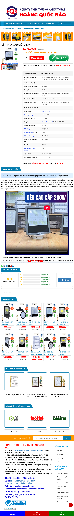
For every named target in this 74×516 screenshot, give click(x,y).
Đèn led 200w (46, 111)
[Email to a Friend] (9, 266)
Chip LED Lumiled (47, 122)
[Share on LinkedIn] (13, 266)
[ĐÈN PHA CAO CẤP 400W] (35, 312)
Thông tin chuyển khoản (62, 478)
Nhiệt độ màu (28, 129)
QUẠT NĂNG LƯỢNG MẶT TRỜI (35, 23)
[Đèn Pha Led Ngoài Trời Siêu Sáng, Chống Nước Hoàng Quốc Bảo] (16, 36)
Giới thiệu (60, 458)
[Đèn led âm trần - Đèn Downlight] (47, 36)
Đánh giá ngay (64, 280)
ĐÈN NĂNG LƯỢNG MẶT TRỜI (14, 23)
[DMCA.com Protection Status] (10, 508)
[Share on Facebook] (4, 266)
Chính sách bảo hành (63, 502)
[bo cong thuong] (15, 503)
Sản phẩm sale (50, 23)
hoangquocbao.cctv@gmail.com (19, 483)
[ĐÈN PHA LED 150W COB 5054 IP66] (62, 312)
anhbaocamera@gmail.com (22, 481)
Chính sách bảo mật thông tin (63, 497)
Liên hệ (59, 462)
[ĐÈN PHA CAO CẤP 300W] (49, 312)
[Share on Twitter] (6, 266)
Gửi (67, 438)
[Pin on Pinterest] (11, 266)
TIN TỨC (59, 451)
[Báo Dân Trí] (37, 418)
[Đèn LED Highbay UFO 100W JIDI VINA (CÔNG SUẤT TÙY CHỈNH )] (49, 342)
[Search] (68, 23)
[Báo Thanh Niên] (59, 418)
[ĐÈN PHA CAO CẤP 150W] (7, 342)
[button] (16, 48)
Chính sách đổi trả (62, 473)
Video (4, 27)
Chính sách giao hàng (61, 488)
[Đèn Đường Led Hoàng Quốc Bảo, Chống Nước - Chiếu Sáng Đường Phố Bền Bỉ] (6, 36)
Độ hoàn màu (28, 132)
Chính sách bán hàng (63, 483)
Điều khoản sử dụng (63, 492)
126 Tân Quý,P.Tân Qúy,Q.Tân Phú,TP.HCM (28, 450)
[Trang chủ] (2, 23)
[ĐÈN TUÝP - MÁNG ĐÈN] (37, 36)
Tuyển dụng (60, 454)
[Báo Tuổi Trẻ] (14, 418)
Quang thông (28, 115)
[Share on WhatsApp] (2, 266)
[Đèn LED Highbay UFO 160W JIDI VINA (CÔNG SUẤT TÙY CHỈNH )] (22, 312)
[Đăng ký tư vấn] (59, 58)
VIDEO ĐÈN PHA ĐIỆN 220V (23, 27)
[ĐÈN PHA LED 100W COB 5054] (64, 342)
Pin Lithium (11, 27)
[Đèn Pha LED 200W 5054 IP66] (7, 312)
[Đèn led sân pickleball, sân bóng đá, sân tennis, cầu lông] (57, 36)
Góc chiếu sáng (29, 136)
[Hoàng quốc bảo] (36, 12)
